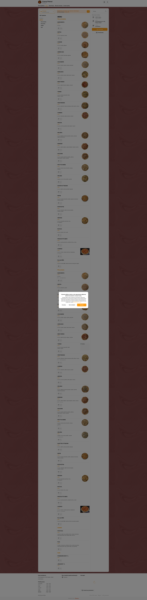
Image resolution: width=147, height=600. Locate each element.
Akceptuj (81, 304)
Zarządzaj (64, 304)
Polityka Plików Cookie (77, 302)
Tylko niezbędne (72, 304)
